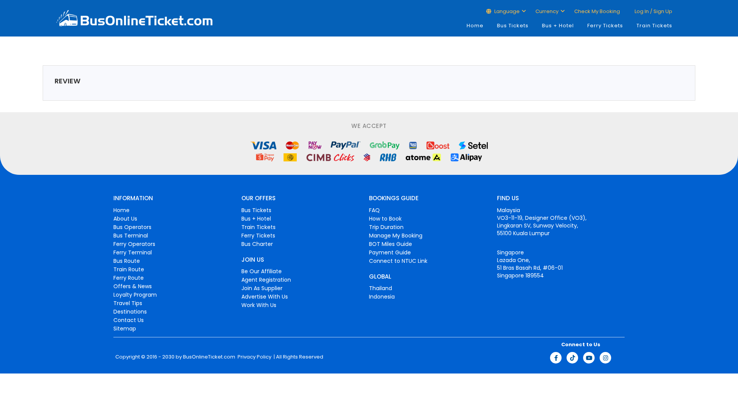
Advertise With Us (264, 296)
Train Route (128, 269)
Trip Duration (386, 227)
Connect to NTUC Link (398, 261)
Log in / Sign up (652, 11)
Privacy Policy (253, 357)
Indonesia (382, 296)
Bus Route (126, 261)
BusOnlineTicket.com (209, 357)
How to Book (385, 218)
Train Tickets (654, 25)
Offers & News (132, 286)
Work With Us (258, 305)
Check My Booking (597, 11)
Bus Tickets (513, 25)
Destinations (130, 311)
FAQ (374, 210)
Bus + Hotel (558, 25)
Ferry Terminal (132, 252)
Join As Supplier (262, 288)
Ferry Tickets (605, 25)
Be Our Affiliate (261, 271)
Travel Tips (127, 303)
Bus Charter (257, 244)
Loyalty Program (135, 295)
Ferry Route (128, 278)
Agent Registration (266, 280)
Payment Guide (390, 252)
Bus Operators (132, 227)
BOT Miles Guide (390, 244)
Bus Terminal (130, 235)
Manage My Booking (395, 235)
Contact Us (128, 320)
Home (475, 25)
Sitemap (124, 328)
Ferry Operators (134, 244)
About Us (125, 218)
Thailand (380, 288)
